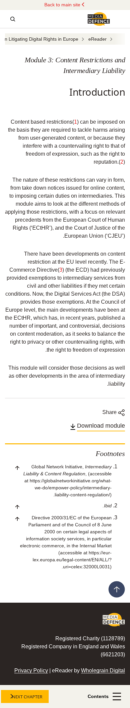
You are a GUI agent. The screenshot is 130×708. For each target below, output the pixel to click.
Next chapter (27, 697)
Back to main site (63, 4)
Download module (101, 425)
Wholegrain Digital (103, 670)
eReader (97, 39)
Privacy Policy (31, 670)
